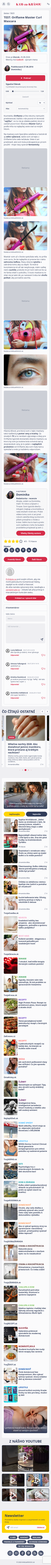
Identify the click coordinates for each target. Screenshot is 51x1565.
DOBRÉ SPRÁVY (26, 1123)
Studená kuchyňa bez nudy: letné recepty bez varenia (32, 1350)
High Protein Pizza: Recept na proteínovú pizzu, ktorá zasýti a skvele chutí (33, 1005)
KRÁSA (22, 1059)
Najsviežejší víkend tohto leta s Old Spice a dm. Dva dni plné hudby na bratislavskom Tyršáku (33, 838)
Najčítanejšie (14, 814)
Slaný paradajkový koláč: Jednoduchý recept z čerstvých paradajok (33, 1023)
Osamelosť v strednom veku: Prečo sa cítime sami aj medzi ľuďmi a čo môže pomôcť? (32, 853)
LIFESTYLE (23, 1141)
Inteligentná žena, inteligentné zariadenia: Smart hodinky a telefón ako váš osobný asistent (32, 1106)
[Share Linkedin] (29, 550)
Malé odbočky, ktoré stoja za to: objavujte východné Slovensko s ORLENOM (32, 1128)
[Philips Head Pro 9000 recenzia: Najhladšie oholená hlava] (38, 1480)
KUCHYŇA (23, 1328)
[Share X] (17, 550)
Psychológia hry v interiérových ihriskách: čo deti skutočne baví (31, 1169)
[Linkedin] (41, 1553)
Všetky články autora (31, 533)
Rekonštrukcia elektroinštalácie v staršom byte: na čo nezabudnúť (31, 1251)
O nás (13, 1537)
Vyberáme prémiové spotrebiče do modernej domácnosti (30, 1333)
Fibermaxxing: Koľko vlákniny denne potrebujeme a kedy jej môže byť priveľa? (33, 868)
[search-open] (8, 4)
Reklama (37, 1537)
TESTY (12, 13)
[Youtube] (16, 1553)
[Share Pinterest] (23, 550)
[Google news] (34, 1553)
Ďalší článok (37, 559)
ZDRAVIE (22, 958)
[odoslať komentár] (41, 639)
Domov (6, 13)
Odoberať (40, 1527)
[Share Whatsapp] (11, 550)
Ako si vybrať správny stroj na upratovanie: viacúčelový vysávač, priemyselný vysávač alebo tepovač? (33, 1229)
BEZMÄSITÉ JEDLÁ (27, 1346)
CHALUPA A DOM (26, 1287)
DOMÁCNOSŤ (25, 1205)
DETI (21, 1164)
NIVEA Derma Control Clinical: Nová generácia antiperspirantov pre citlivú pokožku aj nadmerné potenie (33, 1147)
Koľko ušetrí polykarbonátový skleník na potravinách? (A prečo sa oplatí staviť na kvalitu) (33, 1188)
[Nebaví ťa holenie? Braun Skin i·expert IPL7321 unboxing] (13, 1495)
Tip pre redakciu (25, 1546)
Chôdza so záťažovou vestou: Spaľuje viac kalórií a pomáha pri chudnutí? (32, 884)
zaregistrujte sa (13, 589)
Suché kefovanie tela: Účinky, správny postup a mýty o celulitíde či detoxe (32, 899)
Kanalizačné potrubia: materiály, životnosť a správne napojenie (29, 1292)
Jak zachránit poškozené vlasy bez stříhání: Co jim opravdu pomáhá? (33, 1064)
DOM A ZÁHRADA (27, 1182)
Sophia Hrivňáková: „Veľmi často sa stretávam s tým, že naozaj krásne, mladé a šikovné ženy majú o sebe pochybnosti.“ (32, 824)
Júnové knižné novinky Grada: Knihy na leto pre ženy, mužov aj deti (33, 1392)
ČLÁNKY (22, 1081)
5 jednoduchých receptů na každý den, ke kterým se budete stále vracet (31, 1046)
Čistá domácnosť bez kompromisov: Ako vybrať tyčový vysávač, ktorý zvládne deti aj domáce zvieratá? (33, 1375)
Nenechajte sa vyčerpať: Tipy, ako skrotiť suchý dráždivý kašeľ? (32, 1087)
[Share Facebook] (6, 550)
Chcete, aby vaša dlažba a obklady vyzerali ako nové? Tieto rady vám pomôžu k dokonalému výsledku (31, 1211)
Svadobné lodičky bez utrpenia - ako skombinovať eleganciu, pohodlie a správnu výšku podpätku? (33, 924)
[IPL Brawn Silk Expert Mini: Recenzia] (38, 1495)
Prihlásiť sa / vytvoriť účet (25, 598)
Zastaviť (25, 97)
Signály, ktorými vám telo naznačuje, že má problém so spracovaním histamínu (32, 982)
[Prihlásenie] (4, 4)
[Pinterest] (28, 1553)
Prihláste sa (11, 579)
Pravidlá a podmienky (14, 1542)
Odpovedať (15, 655)
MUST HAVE (24, 936)
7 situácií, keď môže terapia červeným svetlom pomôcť (31, 962)
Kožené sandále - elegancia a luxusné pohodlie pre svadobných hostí (32, 941)
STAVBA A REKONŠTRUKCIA (31, 1246)
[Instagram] (10, 1553)
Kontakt (24, 1537)
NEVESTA (23, 917)
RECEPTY (23, 999)
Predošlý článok (14, 559)
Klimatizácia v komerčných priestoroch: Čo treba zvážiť (31, 1268)
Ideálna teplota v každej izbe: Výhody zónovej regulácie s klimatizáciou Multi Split (32, 1310)
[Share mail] (34, 550)
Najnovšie (37, 814)
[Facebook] (22, 1553)
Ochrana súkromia (38, 1542)
